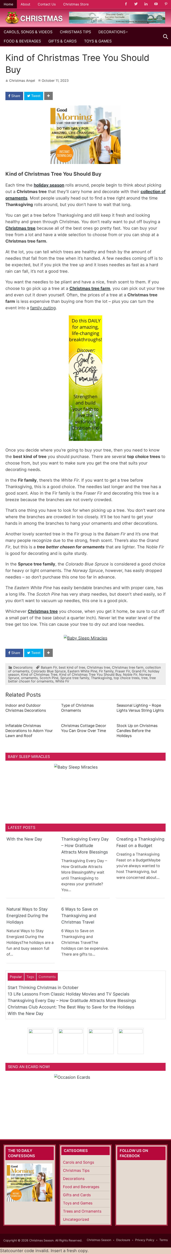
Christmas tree (20, 228)
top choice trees (127, 678)
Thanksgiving (101, 678)
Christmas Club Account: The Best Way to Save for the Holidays (71, 1007)
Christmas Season (99, 1240)
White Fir (62, 681)
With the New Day (24, 839)
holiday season (49, 185)
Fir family (106, 671)
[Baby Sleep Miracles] (85, 638)
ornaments (29, 678)
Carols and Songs (78, 1162)
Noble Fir (130, 674)
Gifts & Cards (62, 41)
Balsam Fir (49, 667)
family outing (43, 307)
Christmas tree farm (89, 288)
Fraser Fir (122, 671)
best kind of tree (72, 667)
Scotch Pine (49, 678)
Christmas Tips (75, 32)
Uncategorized (76, 1219)
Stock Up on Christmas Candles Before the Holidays (137, 730)
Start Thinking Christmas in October (43, 987)
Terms (163, 1240)
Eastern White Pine (82, 671)
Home (8, 4)
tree (144, 678)
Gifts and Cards (77, 1195)
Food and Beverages (81, 1187)
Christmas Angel (22, 80)
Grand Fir (139, 671)
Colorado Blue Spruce (48, 671)
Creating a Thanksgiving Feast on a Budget (140, 842)
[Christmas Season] (34, 17)
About (25, 4)
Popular (16, 977)
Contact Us (47, 4)
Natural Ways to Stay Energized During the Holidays (27, 916)
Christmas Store (76, 4)
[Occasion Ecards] (85, 1100)
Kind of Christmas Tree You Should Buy (90, 674)
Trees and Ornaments (82, 1211)
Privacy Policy (144, 1240)
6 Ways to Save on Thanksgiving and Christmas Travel (79, 916)
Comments (47, 977)
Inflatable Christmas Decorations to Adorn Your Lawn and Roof (29, 730)
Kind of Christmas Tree (39, 674)
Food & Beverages (22, 41)
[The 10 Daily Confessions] (117, 22)
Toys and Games (77, 1203)
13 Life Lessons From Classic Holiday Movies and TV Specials (68, 994)
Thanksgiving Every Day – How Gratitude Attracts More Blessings (85, 846)
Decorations (111, 32)
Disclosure (123, 1240)
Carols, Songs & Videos (28, 32)
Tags (30, 977)
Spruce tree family (74, 678)
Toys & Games (98, 41)
